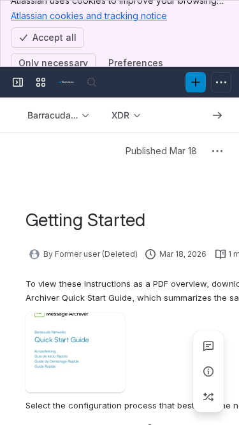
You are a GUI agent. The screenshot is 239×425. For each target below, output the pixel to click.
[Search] (92, 82)
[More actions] (217, 151)
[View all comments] (208, 346)
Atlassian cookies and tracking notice (89, 15)
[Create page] (208, 397)
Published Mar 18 (161, 150)
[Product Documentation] (66, 82)
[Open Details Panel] (208, 371)
